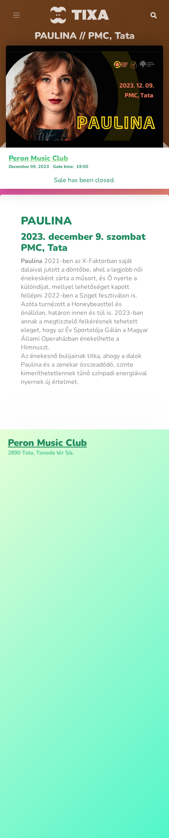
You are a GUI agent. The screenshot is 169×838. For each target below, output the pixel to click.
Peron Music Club (38, 158)
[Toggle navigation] (16, 15)
